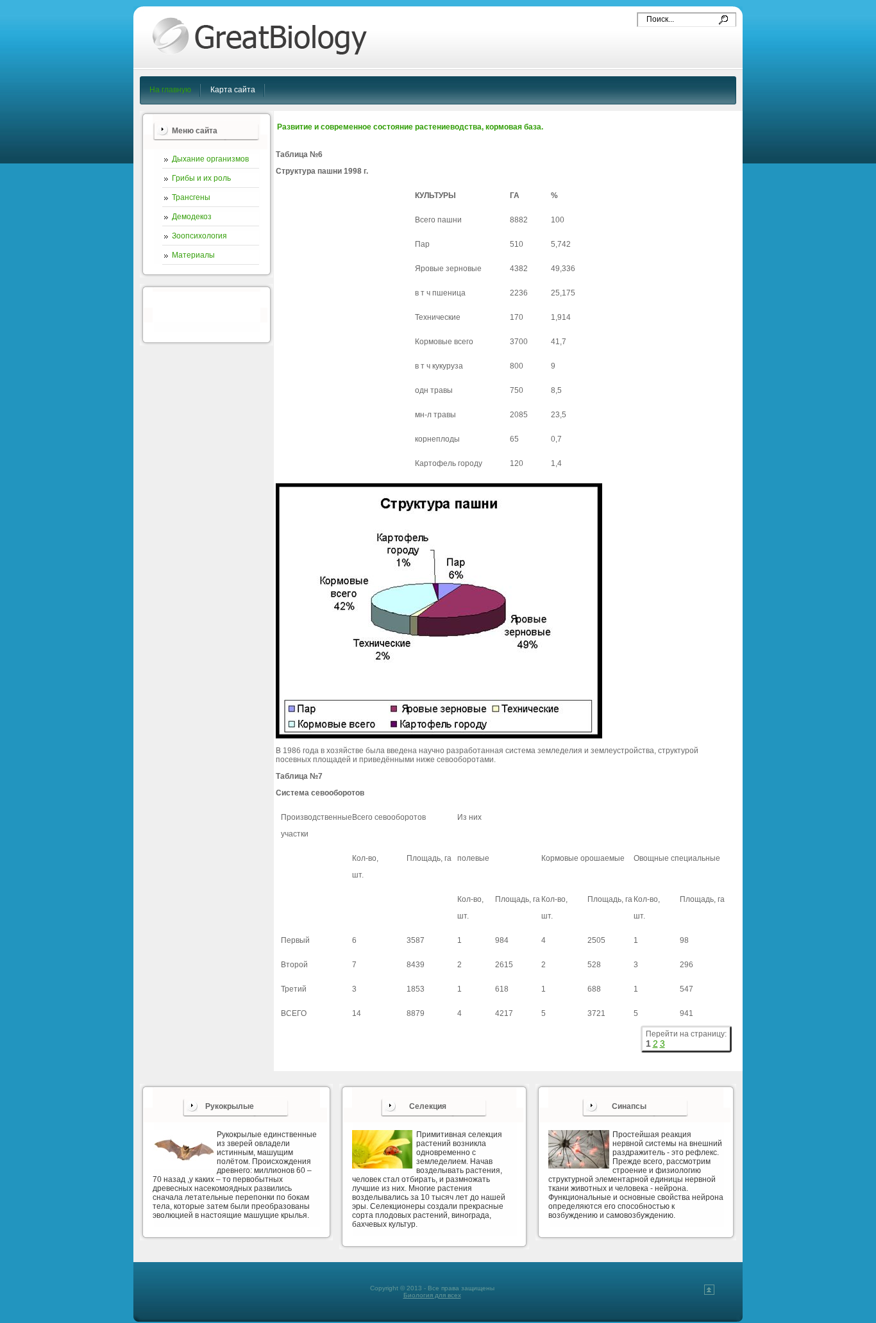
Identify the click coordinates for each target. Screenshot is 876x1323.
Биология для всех (432, 1295)
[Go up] (709, 1292)
